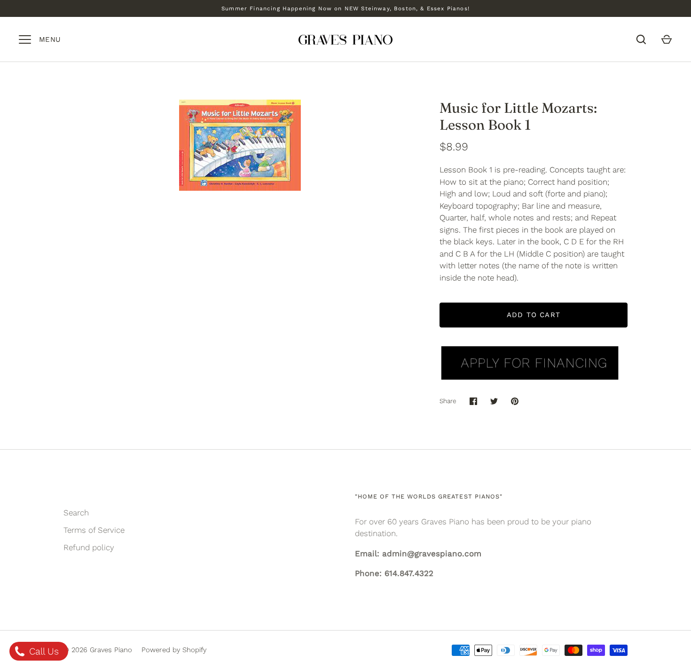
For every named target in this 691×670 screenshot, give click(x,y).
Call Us (42, 651)
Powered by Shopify (173, 650)
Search (76, 512)
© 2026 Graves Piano (97, 650)
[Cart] (666, 39)
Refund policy (88, 547)
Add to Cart (533, 315)
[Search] (641, 39)
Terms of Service (94, 530)
